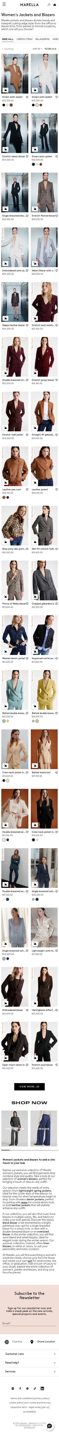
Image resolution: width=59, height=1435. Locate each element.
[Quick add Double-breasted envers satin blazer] (5, 825)
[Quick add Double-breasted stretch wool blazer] (5, 373)
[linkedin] (42, 1388)
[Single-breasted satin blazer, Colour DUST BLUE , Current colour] (4, 958)
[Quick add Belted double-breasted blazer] (5, 706)
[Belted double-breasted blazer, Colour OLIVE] (7, 721)
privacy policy (41, 1398)
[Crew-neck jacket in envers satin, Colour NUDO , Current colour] (7, 780)
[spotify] (27, 1388)
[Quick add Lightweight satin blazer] (35, 943)
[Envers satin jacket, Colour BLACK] (3, 105)
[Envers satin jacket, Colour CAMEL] (40, 105)
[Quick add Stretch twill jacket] (5, 427)
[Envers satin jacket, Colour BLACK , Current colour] (33, 164)
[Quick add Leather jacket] (35, 482)
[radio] (8, 39)
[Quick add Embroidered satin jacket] (5, 263)
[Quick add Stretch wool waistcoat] (35, 318)
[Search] (48, 4)
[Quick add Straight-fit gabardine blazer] (35, 427)
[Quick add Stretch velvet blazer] (5, 149)
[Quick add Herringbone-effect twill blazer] (35, 1003)
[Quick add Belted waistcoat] (35, 765)
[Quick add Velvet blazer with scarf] (35, 263)
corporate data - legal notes (25, 1407)
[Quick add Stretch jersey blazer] (35, 373)
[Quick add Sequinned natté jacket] (35, 651)
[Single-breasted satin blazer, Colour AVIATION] (7, 958)
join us (45, 1407)
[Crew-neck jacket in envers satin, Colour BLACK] (3, 780)
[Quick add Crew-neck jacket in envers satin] (5, 765)
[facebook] (20, 1388)
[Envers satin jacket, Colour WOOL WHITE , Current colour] (37, 105)
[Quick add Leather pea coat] (5, 482)
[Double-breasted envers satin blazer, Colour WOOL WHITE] (3, 899)
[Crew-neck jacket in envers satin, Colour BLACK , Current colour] (33, 840)
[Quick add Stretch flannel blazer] (35, 209)
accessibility (29, 1412)
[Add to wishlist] (27, 98)
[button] (51, 49)
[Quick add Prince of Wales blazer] (5, 596)
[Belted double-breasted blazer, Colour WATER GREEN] (33, 721)
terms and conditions (21, 1398)
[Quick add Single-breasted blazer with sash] (5, 209)
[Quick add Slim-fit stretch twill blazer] (35, 542)
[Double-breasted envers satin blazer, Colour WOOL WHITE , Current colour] (4, 840)
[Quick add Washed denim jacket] (5, 651)
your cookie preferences (37, 1403)
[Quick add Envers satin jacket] (5, 90)
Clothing (8, 49)
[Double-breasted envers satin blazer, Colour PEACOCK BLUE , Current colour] (7, 899)
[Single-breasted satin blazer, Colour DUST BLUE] (33, 899)
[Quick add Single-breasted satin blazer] (35, 884)
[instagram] (12, 1388)
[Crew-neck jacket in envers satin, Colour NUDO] (37, 840)
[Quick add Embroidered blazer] (5, 1003)
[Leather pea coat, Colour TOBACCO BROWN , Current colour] (4, 497)
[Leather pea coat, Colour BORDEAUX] (7, 497)
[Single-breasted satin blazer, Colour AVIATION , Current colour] (37, 899)
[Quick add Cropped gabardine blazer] (35, 596)
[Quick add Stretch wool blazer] (35, 1058)
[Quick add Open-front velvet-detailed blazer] (5, 1058)
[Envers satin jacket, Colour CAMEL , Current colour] (11, 105)
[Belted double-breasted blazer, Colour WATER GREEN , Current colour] (4, 721)
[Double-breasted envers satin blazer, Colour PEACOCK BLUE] (7, 840)
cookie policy (16, 1403)
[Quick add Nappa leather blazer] (5, 318)
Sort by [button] (36, 49)
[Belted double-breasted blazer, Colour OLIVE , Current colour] (37, 721)
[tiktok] (35, 1388)
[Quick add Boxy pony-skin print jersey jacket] (5, 542)
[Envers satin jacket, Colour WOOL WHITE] (7, 105)
